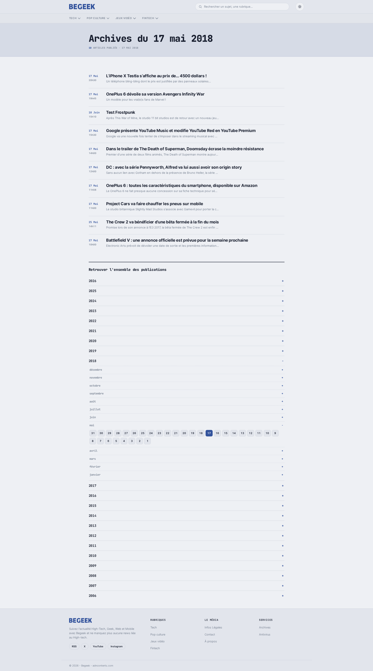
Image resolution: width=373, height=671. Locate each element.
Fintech (148, 18)
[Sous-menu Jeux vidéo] (134, 18)
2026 (92, 281)
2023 (92, 311)
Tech (73, 18)
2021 (92, 331)
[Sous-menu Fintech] (156, 18)
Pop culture (96, 18)
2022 (92, 321)
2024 (92, 301)
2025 (92, 291)
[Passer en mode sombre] (299, 6)
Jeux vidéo (124, 18)
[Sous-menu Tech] (79, 18)
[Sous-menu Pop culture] (108, 18)
